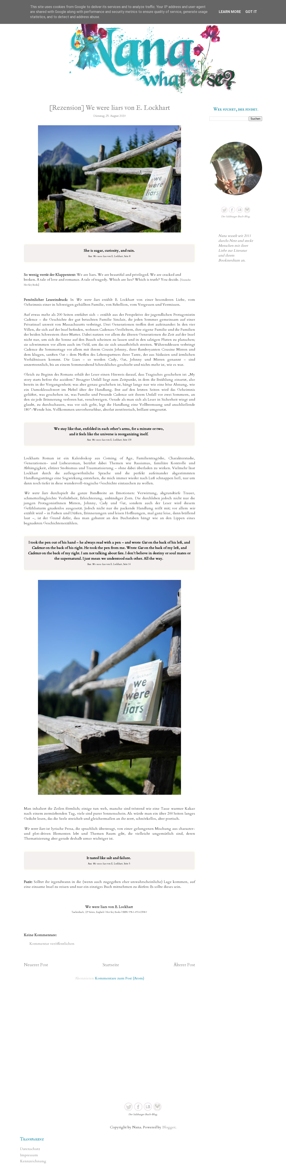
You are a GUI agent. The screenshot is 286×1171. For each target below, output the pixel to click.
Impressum (29, 1155)
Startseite (111, 965)
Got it (251, 12)
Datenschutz (30, 1148)
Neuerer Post (36, 965)
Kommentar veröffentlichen (51, 943)
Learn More (230, 12)
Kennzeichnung (33, 1161)
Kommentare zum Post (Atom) (119, 978)
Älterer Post (184, 965)
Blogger (168, 1127)
